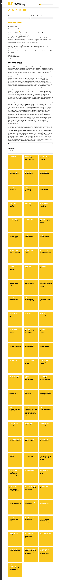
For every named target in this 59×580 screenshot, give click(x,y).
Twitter (16, 10)
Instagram (20, 10)
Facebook (13, 10)
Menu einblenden (1, 290)
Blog (24, 10)
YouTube (9, 10)
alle (32, 18)
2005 (10, 18)
